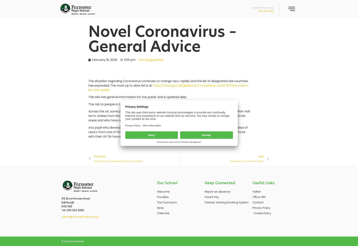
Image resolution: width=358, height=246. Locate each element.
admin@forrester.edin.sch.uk (80, 217)
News (159, 60)
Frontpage (146, 60)
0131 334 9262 (266, 11)
